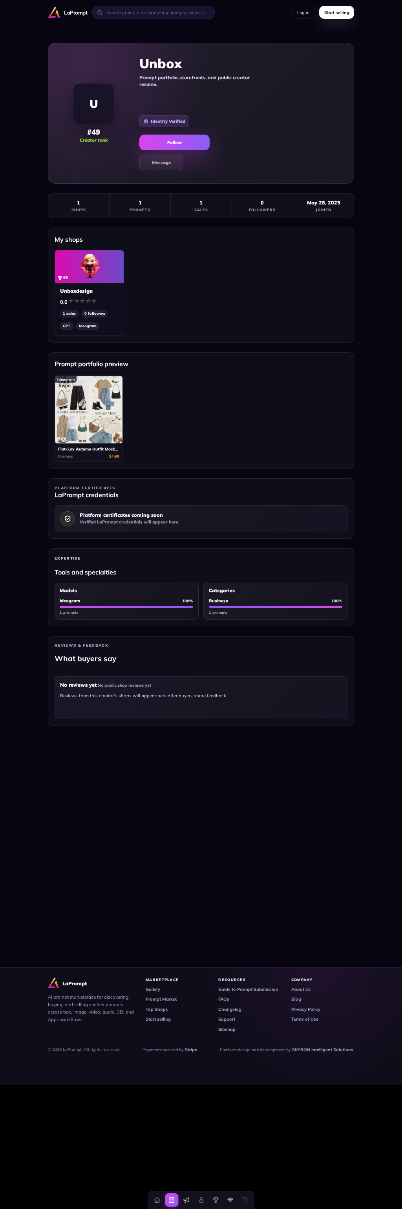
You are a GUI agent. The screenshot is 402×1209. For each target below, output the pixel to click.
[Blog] (186, 1200)
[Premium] (230, 1200)
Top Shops (157, 1009)
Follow (174, 142)
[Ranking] (215, 1200)
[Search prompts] (99, 12)
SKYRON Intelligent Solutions (322, 1049)
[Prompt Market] (172, 1200)
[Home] (157, 1200)
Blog (296, 999)
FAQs (223, 999)
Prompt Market (161, 999)
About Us (301, 989)
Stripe (191, 1049)
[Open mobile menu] (244, 1200)
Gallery (153, 989)
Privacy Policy (305, 1009)
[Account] (201, 1200)
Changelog (229, 1009)
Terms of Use (304, 1019)
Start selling (158, 1019)
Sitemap (227, 1029)
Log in (303, 12)
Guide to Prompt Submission (248, 989)
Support (226, 1019)
